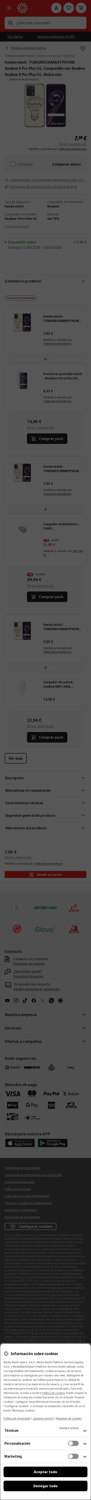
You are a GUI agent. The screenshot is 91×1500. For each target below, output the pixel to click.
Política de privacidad (17, 1418)
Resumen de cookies (69, 1418)
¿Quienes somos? (43, 1418)
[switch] (73, 1443)
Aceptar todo (45, 1471)
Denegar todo (45, 1486)
